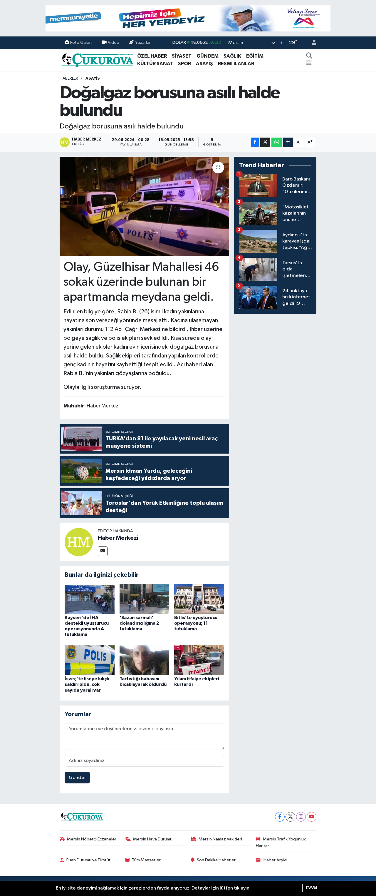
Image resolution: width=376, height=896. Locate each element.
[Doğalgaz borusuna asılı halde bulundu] (144, 206)
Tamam (311, 887)
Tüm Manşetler (146, 860)
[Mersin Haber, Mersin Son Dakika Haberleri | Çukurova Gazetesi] (97, 59)
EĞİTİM (254, 56)
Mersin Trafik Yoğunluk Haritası (281, 842)
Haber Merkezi (118, 538)
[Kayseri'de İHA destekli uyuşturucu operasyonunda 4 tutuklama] (90, 598)
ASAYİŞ (204, 63)
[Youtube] (311, 817)
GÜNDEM (208, 56)
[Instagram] (301, 817)
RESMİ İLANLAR (236, 63)
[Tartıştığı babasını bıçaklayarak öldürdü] (144, 659)
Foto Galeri (81, 42)
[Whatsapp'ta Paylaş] (276, 142)
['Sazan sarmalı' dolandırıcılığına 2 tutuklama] (144, 598)
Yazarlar (143, 42)
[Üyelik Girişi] (311, 42)
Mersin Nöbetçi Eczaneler (91, 839)
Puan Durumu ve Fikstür (88, 860)
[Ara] (309, 56)
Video (113, 42)
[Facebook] (280, 817)
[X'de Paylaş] (265, 142)
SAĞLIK (232, 56)
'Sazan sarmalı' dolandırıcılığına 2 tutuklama (139, 623)
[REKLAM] (188, 18)
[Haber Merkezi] (79, 541)
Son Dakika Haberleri (216, 860)
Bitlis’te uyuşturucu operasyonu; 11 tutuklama (195, 623)
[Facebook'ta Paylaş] (255, 142)
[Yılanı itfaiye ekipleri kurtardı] (199, 659)
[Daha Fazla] (288, 142)
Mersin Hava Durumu (152, 839)
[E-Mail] (103, 551)
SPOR (184, 63)
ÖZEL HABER (152, 56)
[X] (290, 817)
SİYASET (182, 56)
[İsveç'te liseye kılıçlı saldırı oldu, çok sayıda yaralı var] (90, 659)
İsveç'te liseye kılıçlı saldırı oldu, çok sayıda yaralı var (87, 684)
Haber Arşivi (275, 860)
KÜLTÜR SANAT (155, 63)
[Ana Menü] (309, 64)
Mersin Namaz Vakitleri (220, 839)
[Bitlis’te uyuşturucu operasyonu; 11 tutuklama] (199, 598)
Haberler (69, 78)
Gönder (77, 777)
